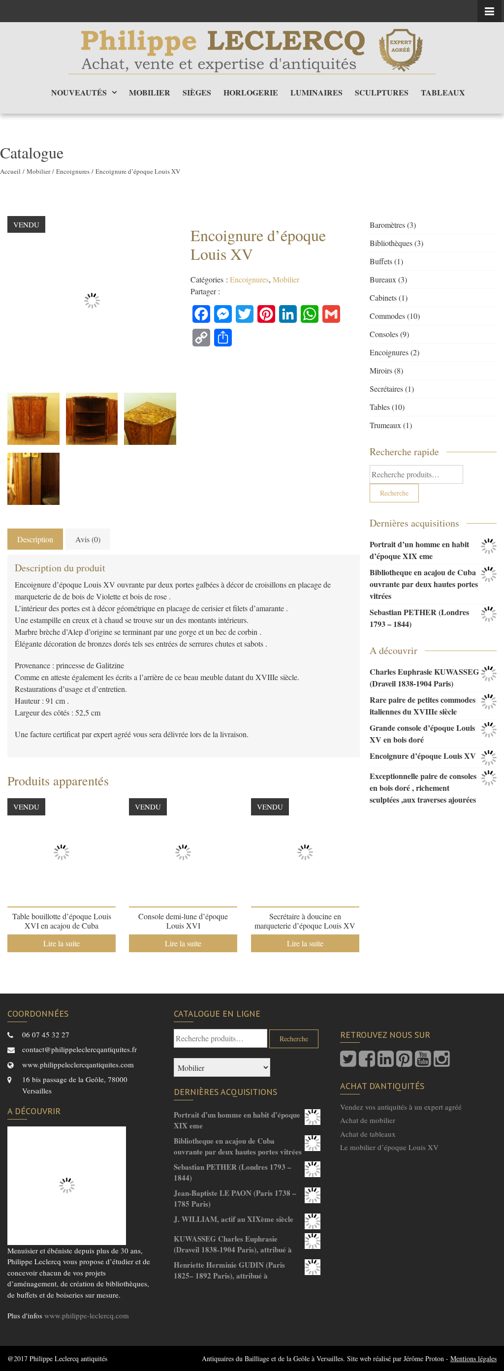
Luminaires (316, 92)
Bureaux (383, 279)
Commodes (387, 316)
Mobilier (149, 92)
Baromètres (387, 224)
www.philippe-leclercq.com (86, 1315)
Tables (380, 407)
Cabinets (383, 297)
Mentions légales (473, 1358)
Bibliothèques (391, 243)
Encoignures (73, 171)
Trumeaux (385, 425)
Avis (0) (87, 539)
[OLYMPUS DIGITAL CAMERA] (33, 419)
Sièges (197, 92)
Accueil (10, 171)
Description (35, 539)
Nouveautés (79, 92)
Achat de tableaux (368, 1134)
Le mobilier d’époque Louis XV (389, 1147)
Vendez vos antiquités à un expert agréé (401, 1107)
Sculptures (382, 92)
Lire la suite (61, 943)
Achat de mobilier (367, 1120)
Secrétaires (386, 388)
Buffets (381, 261)
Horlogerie (250, 92)
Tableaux (443, 92)
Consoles (384, 334)
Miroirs (381, 370)
